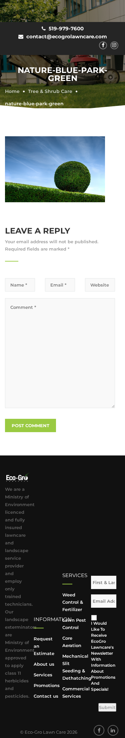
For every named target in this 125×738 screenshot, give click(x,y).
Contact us (46, 696)
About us (44, 664)
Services (43, 674)
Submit (107, 707)
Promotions (47, 685)
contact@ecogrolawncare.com (66, 36)
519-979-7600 (66, 28)
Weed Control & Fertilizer (72, 602)
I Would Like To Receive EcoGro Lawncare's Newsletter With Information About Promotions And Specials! (102, 656)
